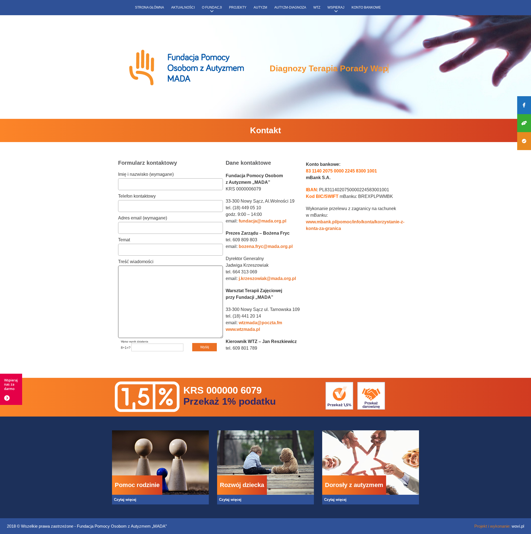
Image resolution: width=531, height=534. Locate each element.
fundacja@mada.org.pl (262, 221)
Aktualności (183, 7)
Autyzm (260, 7)
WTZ (316, 7)
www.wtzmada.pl (243, 329)
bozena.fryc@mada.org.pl (266, 246)
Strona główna (149, 7)
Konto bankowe (366, 7)
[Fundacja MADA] (186, 68)
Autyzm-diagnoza (290, 7)
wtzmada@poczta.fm (260, 322)
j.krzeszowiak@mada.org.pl (267, 278)
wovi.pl (518, 526)
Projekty (237, 7)
